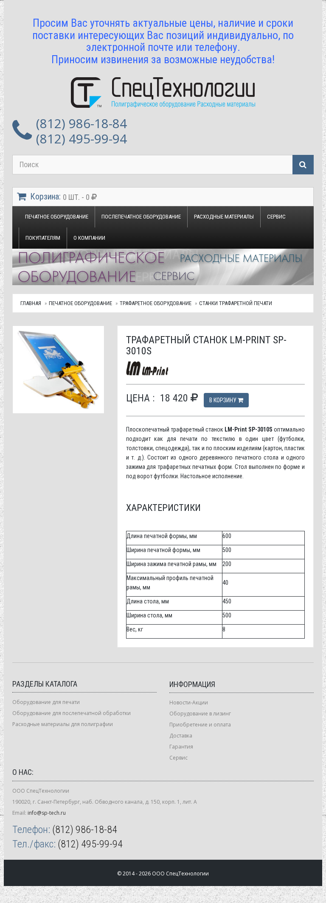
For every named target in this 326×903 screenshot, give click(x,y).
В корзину (223, 400)
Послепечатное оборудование (141, 216)
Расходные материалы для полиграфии (62, 724)
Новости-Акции (188, 702)
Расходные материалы (224, 216)
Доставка (180, 735)
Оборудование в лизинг (200, 713)
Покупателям (42, 238)
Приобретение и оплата (200, 724)
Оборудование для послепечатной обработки (71, 713)
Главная (30, 303)
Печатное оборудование (56, 216)
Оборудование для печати (46, 702)
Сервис (276, 216)
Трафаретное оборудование (155, 303)
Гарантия (181, 746)
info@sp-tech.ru (47, 812)
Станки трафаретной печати (235, 303)
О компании (89, 238)
